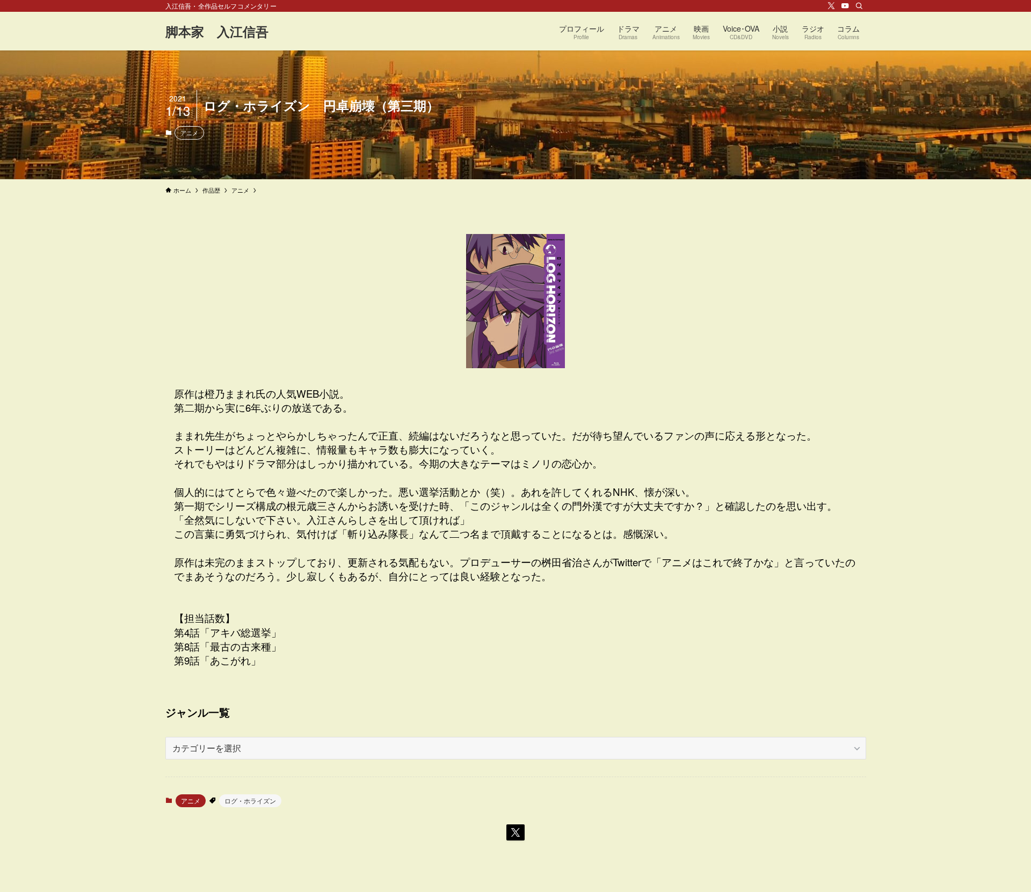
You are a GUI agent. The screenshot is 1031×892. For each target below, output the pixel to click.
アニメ (189, 132)
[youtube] (845, 6)
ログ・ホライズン (250, 800)
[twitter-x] (831, 6)
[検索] (859, 6)
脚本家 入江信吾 (216, 31)
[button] (515, 832)
